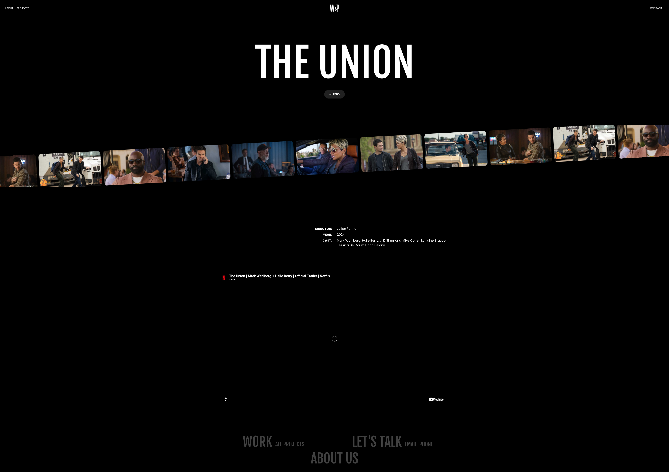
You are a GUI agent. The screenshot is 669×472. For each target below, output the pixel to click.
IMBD (336, 94)
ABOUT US (334, 458)
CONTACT (656, 8)
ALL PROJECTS (289, 444)
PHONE (426, 444)
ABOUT (9, 8)
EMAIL (411, 444)
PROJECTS (23, 8)
